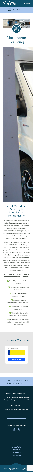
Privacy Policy (16, 447)
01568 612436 (17, 405)
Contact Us (16, 455)
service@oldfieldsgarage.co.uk (17, 409)
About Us (16, 450)
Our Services (16, 452)
